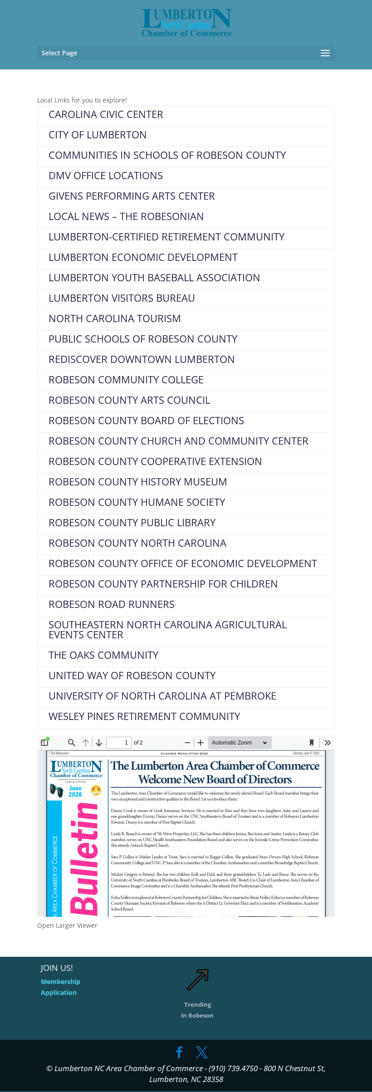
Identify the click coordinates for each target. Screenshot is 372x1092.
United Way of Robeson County (132, 675)
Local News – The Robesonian (126, 216)
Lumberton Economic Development (143, 257)
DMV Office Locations (106, 175)
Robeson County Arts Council (129, 399)
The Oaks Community (103, 654)
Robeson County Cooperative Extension (155, 461)
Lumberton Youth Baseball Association (154, 277)
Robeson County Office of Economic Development (183, 563)
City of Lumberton (98, 134)
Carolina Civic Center (106, 114)
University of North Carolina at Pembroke (162, 695)
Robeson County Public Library (132, 522)
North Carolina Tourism (115, 318)
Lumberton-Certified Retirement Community (166, 236)
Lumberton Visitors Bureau (122, 297)
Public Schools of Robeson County (143, 338)
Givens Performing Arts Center (132, 195)
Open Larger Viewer (67, 925)
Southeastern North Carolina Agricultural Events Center (168, 629)
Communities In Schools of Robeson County (167, 155)
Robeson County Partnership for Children (163, 583)
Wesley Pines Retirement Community (144, 716)
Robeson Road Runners (112, 604)
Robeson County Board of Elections (146, 420)
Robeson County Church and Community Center (178, 440)
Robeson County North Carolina (137, 542)
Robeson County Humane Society (137, 502)
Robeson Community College (126, 379)
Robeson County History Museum (138, 481)
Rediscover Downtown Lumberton (142, 359)
